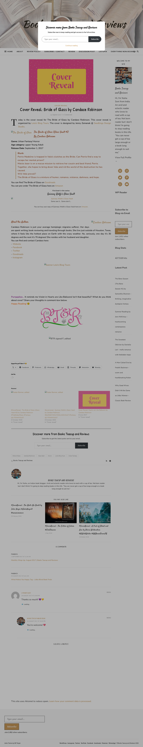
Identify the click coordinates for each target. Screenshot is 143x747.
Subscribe (95, 39)
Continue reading (71, 46)
